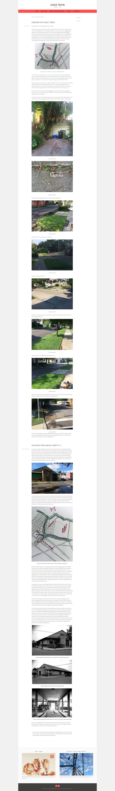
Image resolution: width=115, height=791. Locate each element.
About (37, 11)
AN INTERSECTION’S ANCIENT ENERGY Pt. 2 (46, 445)
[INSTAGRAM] (59, 786)
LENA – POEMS (44, 11)
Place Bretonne (63, 39)
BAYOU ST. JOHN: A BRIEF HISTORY (57, 11)
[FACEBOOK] (56, 786)
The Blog (69, 11)
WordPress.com (69, 788)
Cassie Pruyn (57, 5)
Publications (76, 11)
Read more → (24, 778)
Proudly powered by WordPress (49, 788)
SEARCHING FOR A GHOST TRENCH (43, 22)
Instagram (78, 21)
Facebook (78, 17)
